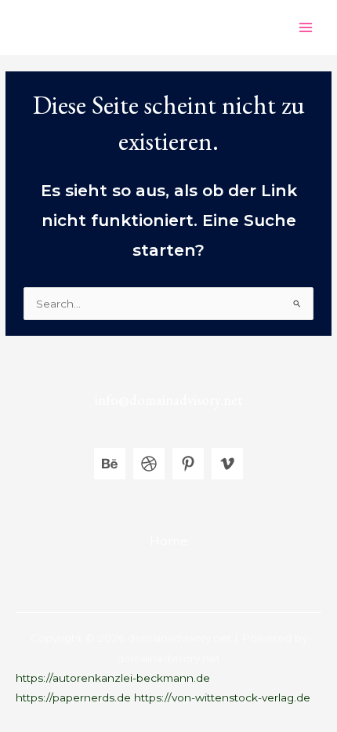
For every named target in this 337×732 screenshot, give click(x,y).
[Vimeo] (227, 463)
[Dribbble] (149, 463)
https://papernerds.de (73, 697)
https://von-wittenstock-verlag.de (222, 697)
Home (169, 541)
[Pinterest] (188, 463)
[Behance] (109, 463)
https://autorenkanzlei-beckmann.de (113, 678)
